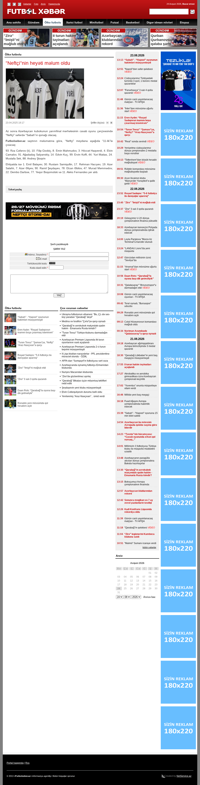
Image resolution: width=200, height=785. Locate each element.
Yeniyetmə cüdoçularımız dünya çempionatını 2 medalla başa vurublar (140, 151)
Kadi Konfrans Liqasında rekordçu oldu (138, 510)
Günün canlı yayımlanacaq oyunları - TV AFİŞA (138, 295)
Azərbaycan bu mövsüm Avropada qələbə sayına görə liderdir (140, 425)
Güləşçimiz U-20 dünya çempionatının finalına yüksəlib (140, 219)
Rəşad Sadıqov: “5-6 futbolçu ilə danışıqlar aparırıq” (35, 356)
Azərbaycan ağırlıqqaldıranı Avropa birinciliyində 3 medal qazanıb (139, 346)
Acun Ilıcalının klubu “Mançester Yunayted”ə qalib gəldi (139, 181)
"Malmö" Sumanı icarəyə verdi (140, 543)
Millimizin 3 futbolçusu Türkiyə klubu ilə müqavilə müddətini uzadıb (140, 449)
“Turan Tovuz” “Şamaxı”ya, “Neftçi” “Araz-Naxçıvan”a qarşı (36, 344)
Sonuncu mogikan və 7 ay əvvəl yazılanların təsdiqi (138, 501)
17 (118, 584)
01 (150, 573)
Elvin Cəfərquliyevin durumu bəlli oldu (82, 392)
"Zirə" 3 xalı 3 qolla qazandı (32, 379)
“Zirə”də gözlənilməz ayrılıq (76, 376)
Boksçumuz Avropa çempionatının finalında (136, 483)
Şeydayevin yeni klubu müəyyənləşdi (81, 387)
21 (144, 584)
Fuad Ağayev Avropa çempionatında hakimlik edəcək (137, 404)
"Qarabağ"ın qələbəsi (135, 527)
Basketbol (132, 22)
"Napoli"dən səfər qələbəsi (138, 69)
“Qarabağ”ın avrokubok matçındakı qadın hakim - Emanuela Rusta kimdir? (83, 327)
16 (156, 580)
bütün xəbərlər (149, 547)
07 (144, 576)
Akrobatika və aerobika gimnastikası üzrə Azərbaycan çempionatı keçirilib (140, 376)
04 (125, 576)
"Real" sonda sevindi (135, 141)
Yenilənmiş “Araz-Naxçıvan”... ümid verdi (83, 396)
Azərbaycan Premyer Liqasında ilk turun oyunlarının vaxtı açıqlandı (83, 341)
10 (118, 580)
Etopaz (184, 22)
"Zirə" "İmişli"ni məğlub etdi (32, 367)
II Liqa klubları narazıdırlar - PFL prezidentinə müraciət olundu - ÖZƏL (85, 355)
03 (118, 576)
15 (150, 580)
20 (137, 584)
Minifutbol (96, 22)
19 (131, 584)
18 (125, 584)
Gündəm (33, 22)
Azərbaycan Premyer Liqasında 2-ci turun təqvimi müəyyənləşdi (84, 348)
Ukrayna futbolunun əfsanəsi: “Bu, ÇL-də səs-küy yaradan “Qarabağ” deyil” (86, 315)
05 (131, 576)
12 (131, 580)
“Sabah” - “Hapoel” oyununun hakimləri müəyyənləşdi (33, 318)
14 (144, 580)
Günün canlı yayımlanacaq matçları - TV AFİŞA (138, 100)
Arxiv (43, 4)
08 (150, 576)
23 (156, 584)
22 (150, 584)
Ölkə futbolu (53, 22)
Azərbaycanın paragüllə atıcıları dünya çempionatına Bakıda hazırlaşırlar (139, 461)
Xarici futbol (74, 22)
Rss (27, 763)
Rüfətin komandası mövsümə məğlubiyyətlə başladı (139, 170)
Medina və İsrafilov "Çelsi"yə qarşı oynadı (83, 321)
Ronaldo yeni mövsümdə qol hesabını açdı (33, 404)
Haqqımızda (54, 4)
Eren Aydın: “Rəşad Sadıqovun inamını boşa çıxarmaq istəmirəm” (35, 331)
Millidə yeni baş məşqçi (136, 394)
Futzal (115, 22)
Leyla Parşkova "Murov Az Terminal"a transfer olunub (138, 240)
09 (156, 576)
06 (137, 576)
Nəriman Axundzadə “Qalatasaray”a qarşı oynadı (140, 332)
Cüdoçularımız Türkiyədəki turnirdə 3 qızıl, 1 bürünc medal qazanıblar (140, 81)
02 (156, 573)
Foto (36, 4)
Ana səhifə (13, 22)
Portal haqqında (15, 763)
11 (125, 580)
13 (137, 580)
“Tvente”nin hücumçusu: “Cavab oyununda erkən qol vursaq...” (139, 437)
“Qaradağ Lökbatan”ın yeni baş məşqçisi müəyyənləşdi (140, 356)
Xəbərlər (27, 4)
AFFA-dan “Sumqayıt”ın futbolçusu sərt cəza (85, 360)
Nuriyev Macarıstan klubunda (77, 372)
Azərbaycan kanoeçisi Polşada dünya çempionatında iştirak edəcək (140, 230)
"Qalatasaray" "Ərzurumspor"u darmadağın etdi (140, 286)
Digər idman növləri (160, 22)
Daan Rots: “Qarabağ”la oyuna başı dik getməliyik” (36, 392)
